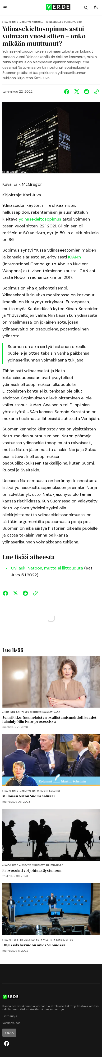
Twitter (17, 940)
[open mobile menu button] (5, 7)
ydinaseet (38, 22)
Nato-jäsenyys (21, 22)
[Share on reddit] (87, 92)
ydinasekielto (54, 22)
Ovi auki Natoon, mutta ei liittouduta (47, 568)
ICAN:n (74, 257)
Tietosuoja (9, 1016)
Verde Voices (11, 1023)
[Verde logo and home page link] (51, 7)
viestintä (49, 940)
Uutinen (10, 712)
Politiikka (22, 712)
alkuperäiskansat (41, 712)
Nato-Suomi (40, 791)
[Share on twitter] (77, 92)
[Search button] (86, 7)
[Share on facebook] (68, 92)
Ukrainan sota (33, 940)
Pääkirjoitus (64, 940)
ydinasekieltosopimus (40, 219)
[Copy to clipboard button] (96, 92)
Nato (8, 22)
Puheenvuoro (73, 22)
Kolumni (54, 791)
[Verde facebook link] (6, 1043)
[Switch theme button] (96, 7)
